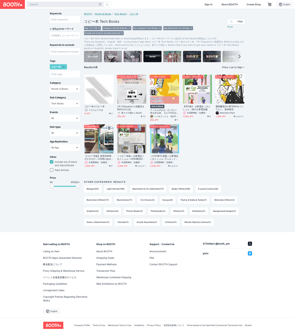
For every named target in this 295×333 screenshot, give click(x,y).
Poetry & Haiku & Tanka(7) (194, 200)
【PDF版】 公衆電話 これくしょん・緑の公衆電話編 (197, 108)
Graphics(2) (93, 211)
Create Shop (254, 4)
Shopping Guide (105, 257)
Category (55, 83)
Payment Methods (106, 264)
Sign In (209, 4)
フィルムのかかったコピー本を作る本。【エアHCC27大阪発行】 (164, 111)
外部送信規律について (174, 325)
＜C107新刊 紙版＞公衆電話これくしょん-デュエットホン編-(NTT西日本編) (164, 157)
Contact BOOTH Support (163, 264)
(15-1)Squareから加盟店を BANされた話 (130, 108)
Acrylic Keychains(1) (147, 222)
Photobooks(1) (158, 211)
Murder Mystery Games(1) (198, 222)
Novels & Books (103, 13)
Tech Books (120, 13)
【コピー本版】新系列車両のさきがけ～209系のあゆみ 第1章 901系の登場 (99, 157)
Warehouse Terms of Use (119, 325)
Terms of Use (99, 325)
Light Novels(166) (116, 189)
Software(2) (112, 211)
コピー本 (133, 13)
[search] (100, 4)
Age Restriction (59, 141)
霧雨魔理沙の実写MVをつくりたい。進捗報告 (230, 108)
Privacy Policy (154, 325)
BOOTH (88, 13)
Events (54, 112)
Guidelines (139, 325)
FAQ (152, 257)
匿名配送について (52, 264)
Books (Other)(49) (181, 189)
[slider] (52, 186)
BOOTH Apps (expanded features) (62, 257)
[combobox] (65, 4)
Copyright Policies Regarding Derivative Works (65, 298)
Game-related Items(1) (98, 222)
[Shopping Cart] (269, 4)
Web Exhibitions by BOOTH (111, 283)
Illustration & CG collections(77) (148, 189)
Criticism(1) (171, 222)
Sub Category (58, 97)
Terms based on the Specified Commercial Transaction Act (214, 325)
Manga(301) (93, 189)
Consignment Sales (53, 290)
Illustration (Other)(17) (98, 200)
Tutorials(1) (123, 222)
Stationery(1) (198, 211)
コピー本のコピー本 (95, 106)
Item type (55, 127)
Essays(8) (168, 200)
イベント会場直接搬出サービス (59, 277)
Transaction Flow (105, 270)
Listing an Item (51, 251)
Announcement (158, 251)
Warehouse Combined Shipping (113, 277)
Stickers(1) (178, 211)
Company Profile (82, 325)
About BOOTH (229, 4)
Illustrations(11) (124, 200)
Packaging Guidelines (55, 283)
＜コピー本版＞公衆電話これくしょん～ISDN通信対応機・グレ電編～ (131, 157)
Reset (230, 26)
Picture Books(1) (134, 211)
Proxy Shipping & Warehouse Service (63, 270)
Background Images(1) (224, 211)
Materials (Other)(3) (224, 200)
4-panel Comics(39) (208, 189)
